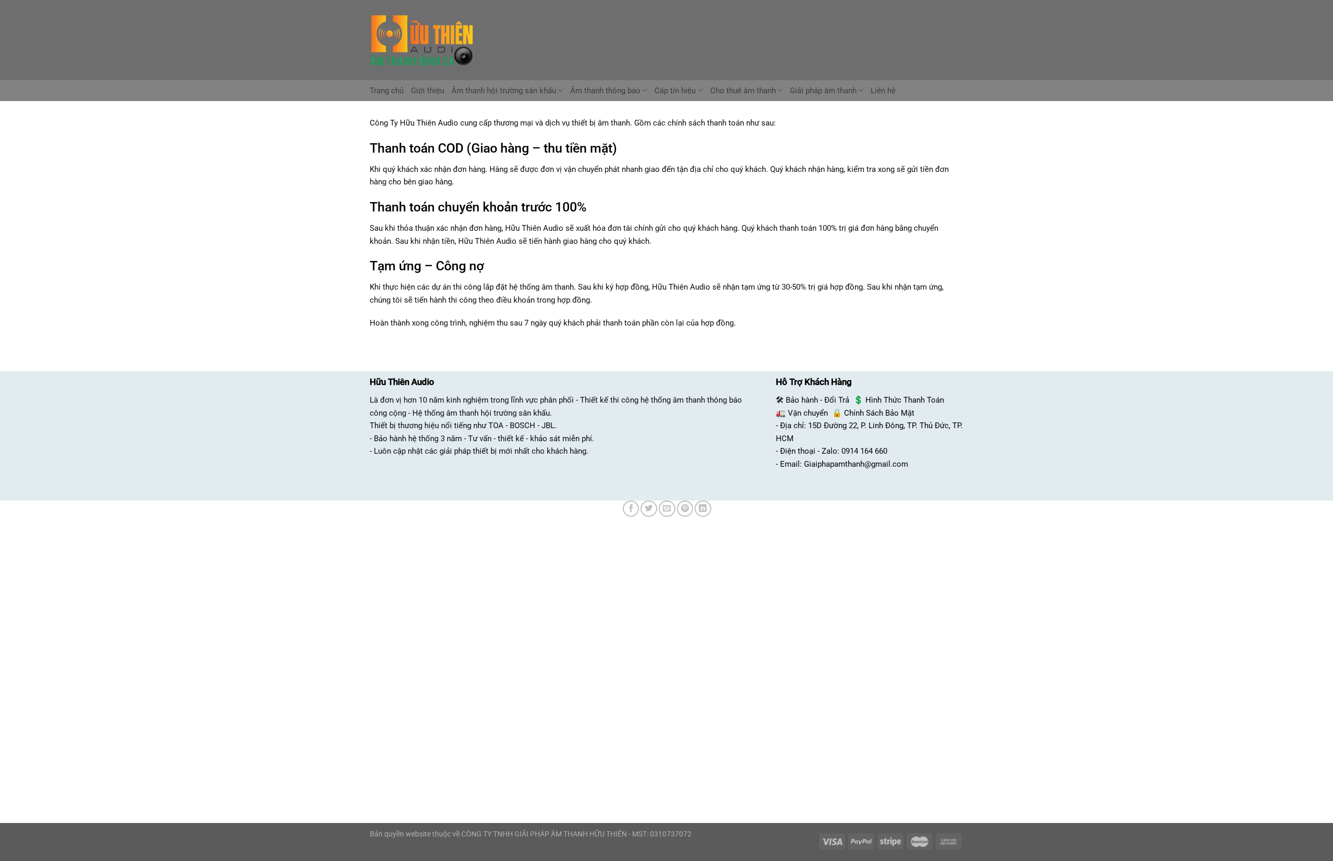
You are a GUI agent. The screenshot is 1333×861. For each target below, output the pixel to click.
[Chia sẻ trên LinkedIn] (703, 509)
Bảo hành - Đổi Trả (817, 400)
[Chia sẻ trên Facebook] (631, 509)
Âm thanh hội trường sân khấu (503, 90)
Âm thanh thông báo (605, 90)
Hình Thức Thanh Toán (904, 400)
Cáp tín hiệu (675, 90)
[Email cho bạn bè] (667, 509)
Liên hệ (883, 90)
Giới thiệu (427, 90)
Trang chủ (387, 90)
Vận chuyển (808, 413)
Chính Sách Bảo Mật (879, 413)
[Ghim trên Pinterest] (685, 509)
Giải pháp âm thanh (823, 90)
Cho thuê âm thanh (743, 90)
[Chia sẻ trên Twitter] (648, 509)
